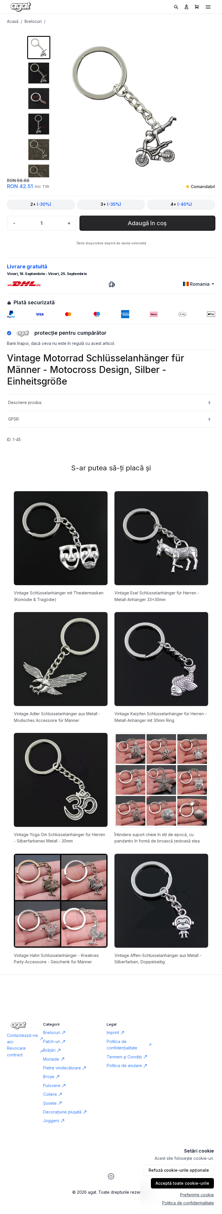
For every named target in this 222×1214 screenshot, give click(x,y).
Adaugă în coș (147, 223)
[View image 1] (38, 47)
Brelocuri (33, 21)
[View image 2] (38, 73)
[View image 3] (38, 98)
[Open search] (176, 7)
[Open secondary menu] (208, 7)
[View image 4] (38, 124)
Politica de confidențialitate (188, 1202)
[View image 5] (38, 149)
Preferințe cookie (197, 1194)
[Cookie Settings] (111, 1176)
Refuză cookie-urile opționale (179, 1170)
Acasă (12, 21)
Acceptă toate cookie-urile (182, 1183)
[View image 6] (38, 175)
